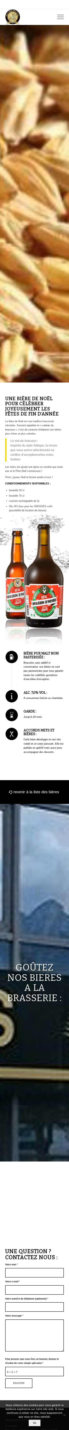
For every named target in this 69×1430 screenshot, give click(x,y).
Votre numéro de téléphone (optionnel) (26, 1298)
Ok (34, 1422)
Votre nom (11, 1264)
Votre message (14, 1315)
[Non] (64, 1415)
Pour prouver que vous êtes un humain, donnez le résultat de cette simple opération (32, 1361)
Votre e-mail (12, 1281)
